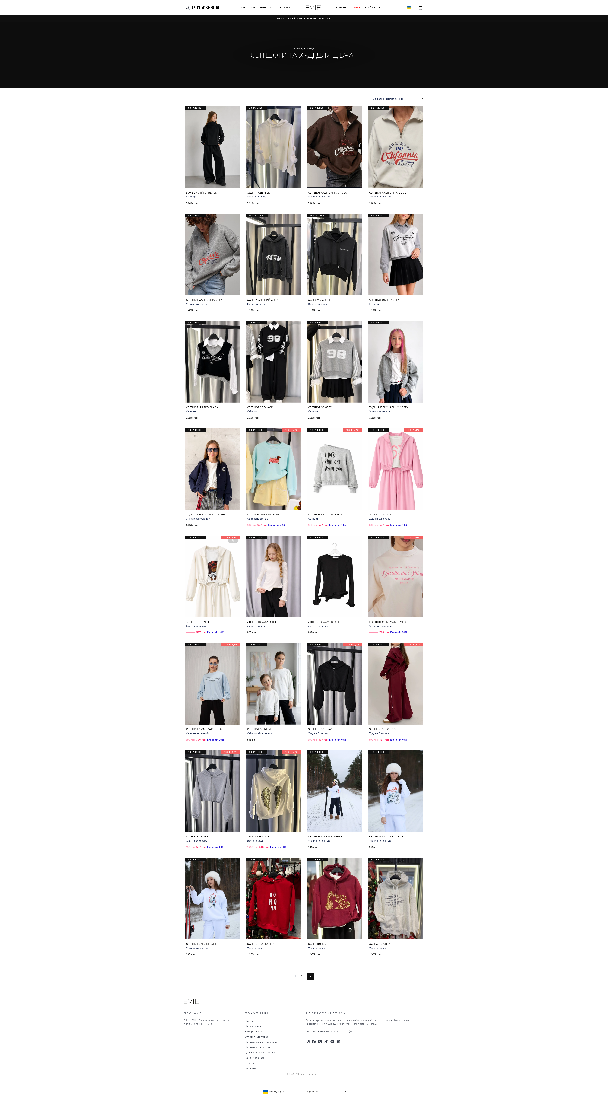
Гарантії (249, 1063)
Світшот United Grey (384, 300)
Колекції (309, 48)
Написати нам (253, 1026)
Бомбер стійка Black (201, 192)
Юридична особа (255, 1057)
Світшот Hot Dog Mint (263, 514)
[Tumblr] (332, 1041)
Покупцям (283, 7)
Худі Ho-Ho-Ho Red (260, 944)
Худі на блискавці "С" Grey (388, 407)
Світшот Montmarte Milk (387, 622)
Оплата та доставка (256, 1036)
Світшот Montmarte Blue (205, 729)
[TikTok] (326, 1041)
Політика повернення (257, 1047)
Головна (297, 48)
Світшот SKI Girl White (202, 944)
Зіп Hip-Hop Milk (197, 622)
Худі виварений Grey (262, 300)
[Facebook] (314, 1041)
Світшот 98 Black (260, 407)
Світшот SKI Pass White (325, 836)
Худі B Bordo (317, 944)
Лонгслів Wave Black (324, 622)
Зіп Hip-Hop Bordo (382, 729)
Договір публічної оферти (260, 1052)
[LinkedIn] (338, 1041)
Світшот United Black (202, 407)
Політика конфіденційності (261, 1042)
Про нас (249, 1021)
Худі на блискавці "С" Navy (206, 514)
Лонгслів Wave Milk (261, 622)
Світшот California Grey (204, 300)
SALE (356, 7)
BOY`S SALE (372, 7)
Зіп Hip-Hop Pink (380, 514)
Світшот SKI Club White (386, 836)
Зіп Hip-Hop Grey (198, 836)
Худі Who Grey (379, 944)
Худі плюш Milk (258, 192)
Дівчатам (248, 7)
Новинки (342, 7)
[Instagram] (308, 1041)
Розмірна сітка (253, 1031)
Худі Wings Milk (258, 836)
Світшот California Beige (387, 192)
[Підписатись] (351, 1031)
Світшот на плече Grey (325, 514)
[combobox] (282, 1092)
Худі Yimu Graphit (321, 300)
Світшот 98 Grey (320, 407)
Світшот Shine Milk (261, 729)
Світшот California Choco (327, 192)
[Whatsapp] (320, 1041)
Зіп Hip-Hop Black (321, 729)
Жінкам (265, 7)
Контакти (250, 1068)
